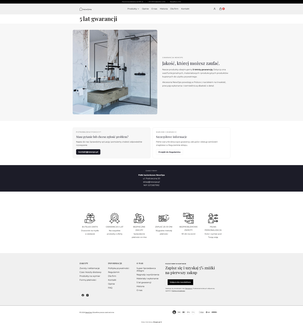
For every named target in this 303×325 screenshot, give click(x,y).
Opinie (111, 284)
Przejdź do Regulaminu (169, 152)
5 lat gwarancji (144, 282)
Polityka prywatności (118, 268)
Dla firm (112, 276)
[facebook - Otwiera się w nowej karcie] (82, 295)
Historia (140, 286)
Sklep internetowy (150, 322)
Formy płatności (88, 280)
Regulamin (114, 272)
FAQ (110, 288)
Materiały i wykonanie (147, 278)
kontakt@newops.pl (88, 152)
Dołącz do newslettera (180, 282)
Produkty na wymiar (90, 276)
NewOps (88, 312)
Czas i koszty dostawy (90, 272)
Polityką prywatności (178, 291)
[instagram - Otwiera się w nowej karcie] (87, 295)
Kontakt (112, 280)
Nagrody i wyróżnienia (148, 274)
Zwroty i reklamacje (90, 268)
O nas (139, 290)
